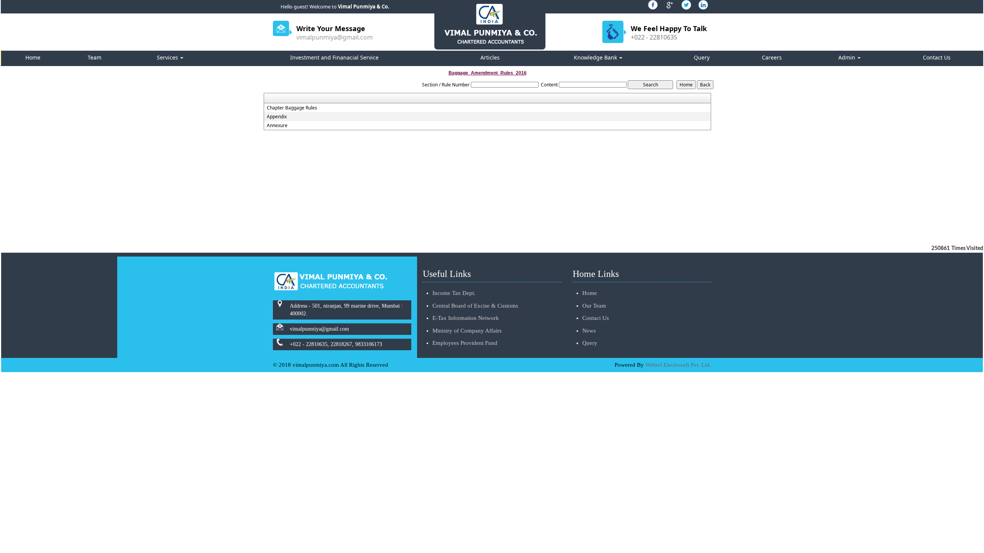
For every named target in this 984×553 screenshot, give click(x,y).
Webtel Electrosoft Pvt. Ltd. (678, 365)
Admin (847, 57)
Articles (490, 57)
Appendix (277, 117)
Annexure (277, 126)
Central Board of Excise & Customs (475, 306)
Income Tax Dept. (453, 293)
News (589, 331)
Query (702, 57)
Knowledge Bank (596, 57)
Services (168, 57)
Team (94, 57)
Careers (772, 57)
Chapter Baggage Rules (292, 108)
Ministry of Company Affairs (467, 331)
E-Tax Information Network (465, 318)
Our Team (594, 306)
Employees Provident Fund (464, 343)
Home (32, 57)
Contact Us (937, 57)
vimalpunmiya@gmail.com (334, 37)
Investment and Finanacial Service (334, 57)
